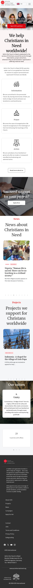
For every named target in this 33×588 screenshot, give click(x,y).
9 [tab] (27, 295)
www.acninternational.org (18, 568)
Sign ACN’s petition (16, 26)
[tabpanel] (16, 263)
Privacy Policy (10, 534)
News (7, 264)
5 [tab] (16, 295)
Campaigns (9, 511)
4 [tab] (14, 295)
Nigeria (13, 264)
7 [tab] (22, 295)
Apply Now (16, 203)
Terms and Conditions (12, 530)
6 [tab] (19, 295)
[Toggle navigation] (29, 4)
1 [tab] (5, 295)
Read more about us (16, 170)
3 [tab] (11, 295)
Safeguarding (10, 538)
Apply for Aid (9, 514)
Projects (8, 504)
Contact (8, 523)
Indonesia (9, 353)
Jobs (7, 527)
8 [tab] (25, 295)
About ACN (9, 500)
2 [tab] (8, 295)
